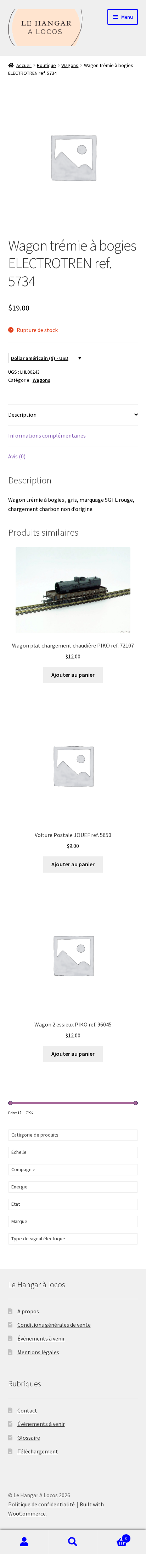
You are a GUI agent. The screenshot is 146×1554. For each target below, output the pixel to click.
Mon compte (24, 1542)
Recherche (73, 1542)
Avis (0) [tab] (17, 456)
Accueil (24, 65)
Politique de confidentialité (41, 1504)
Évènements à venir (41, 1338)
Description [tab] (22, 414)
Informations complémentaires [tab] (47, 435)
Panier (112, 1536)
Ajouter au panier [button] (73, 674)
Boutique (46, 65)
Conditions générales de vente (54, 1324)
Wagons (69, 65)
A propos (28, 1311)
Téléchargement (37, 1451)
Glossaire (28, 1437)
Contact (27, 1410)
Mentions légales (38, 1352)
